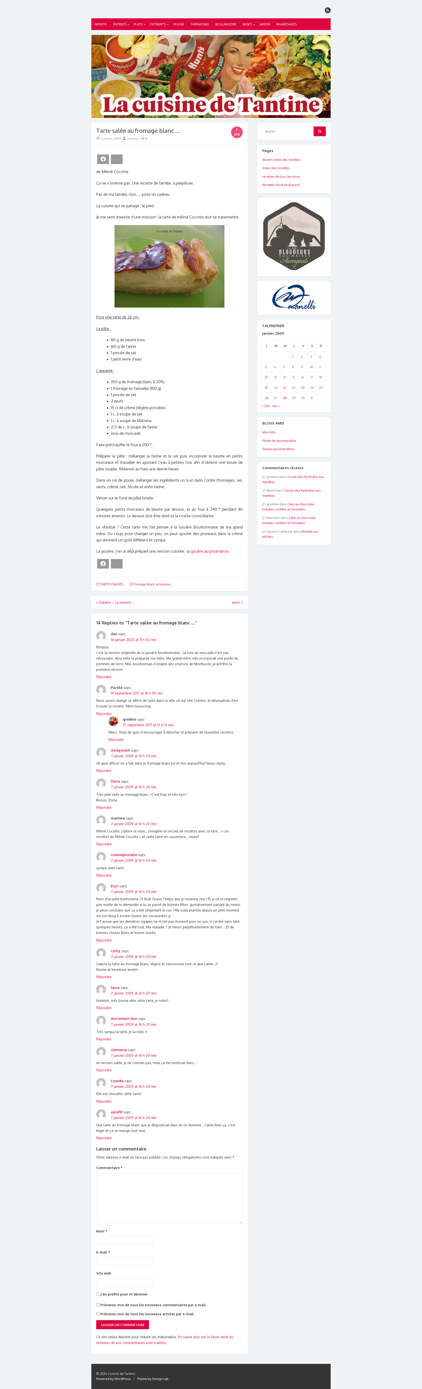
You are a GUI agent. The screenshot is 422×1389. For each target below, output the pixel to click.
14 (146, 138)
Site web (103, 1273)
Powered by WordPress (113, 1379)
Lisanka (117, 1081)
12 (266, 377)
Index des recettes (276, 168)
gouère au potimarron (210, 551)
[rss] (328, 10)
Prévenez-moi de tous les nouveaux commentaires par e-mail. (153, 1305)
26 (267, 398)
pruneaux (163, 584)
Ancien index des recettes (281, 160)
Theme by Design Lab (153, 1379)
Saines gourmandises (278, 449)
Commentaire (109, 1168)
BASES (247, 24)
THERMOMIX (199, 24)
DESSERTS (158, 24)
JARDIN (265, 24)
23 (303, 388)
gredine (132, 138)
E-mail (103, 1252)
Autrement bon (124, 1018)
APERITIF (101, 24)
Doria (115, 781)
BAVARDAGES (286, 24)
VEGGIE (178, 24)
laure (115, 987)
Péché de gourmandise (279, 441)
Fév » (276, 406)
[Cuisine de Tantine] (211, 76)
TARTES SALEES (111, 584)
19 (266, 388)
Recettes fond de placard (280, 185)
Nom (101, 1231)
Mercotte (268, 432)
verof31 (117, 1112)
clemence (119, 1050)
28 (285, 398)
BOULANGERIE (225, 24)
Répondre (104, 677)
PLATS (138, 24)
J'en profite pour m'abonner (123, 1294)
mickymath (120, 750)
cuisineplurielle (124, 855)
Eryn (114, 886)
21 (284, 388)
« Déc (266, 406)
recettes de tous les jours (281, 176)
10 (311, 367)
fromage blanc (144, 584)
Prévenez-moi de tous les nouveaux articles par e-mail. (147, 1314)
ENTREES (119, 24)
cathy (115, 951)
